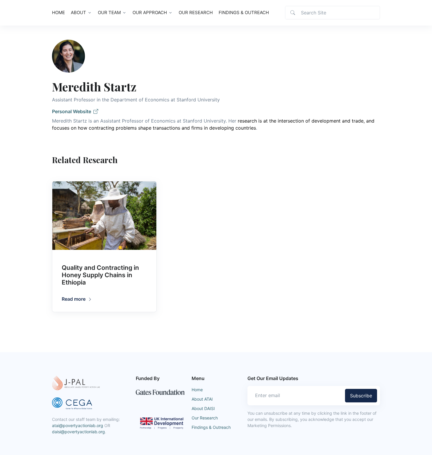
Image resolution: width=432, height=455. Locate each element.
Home (58, 12)
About (78, 12)
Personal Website (72, 111)
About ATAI (202, 399)
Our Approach (150, 12)
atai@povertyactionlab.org (77, 425)
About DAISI (203, 408)
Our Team (109, 12)
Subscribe (361, 396)
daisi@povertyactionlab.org (78, 431)
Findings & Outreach (244, 12)
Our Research (196, 12)
